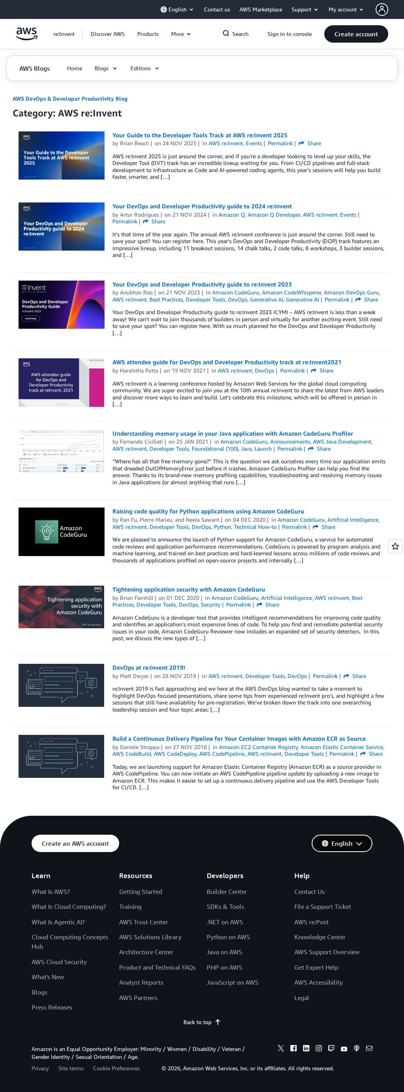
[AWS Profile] (382, 9)
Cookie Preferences (116, 1068)
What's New (48, 977)
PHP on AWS (224, 967)
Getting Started (140, 891)
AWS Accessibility (318, 982)
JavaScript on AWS (232, 982)
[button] (107, 34)
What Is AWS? (51, 891)
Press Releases (52, 1007)
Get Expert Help (316, 967)
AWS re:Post (311, 922)
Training (130, 906)
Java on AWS (224, 952)
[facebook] (293, 1049)
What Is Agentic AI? (58, 922)
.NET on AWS (225, 922)
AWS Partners (138, 998)
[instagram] (319, 1049)
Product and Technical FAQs (157, 967)
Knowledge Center (320, 937)
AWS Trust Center (143, 922)
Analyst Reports (141, 982)
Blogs (39, 992)
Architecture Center (146, 952)
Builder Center (227, 891)
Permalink (280, 143)
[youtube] (344, 1049)
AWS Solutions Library (150, 937)
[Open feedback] (395, 546)
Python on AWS (228, 937)
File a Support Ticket (322, 906)
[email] (369, 1049)
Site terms (71, 1068)
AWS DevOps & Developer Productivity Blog (70, 98)
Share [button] (313, 143)
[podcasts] (357, 1049)
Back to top (197, 1022)
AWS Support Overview (326, 952)
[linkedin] (306, 1049)
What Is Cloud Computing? (69, 906)
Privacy (40, 1068)
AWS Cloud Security (59, 962)
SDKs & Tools (225, 906)
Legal (301, 998)
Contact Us (309, 891)
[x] (281, 1049)
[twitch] (331, 1049)
